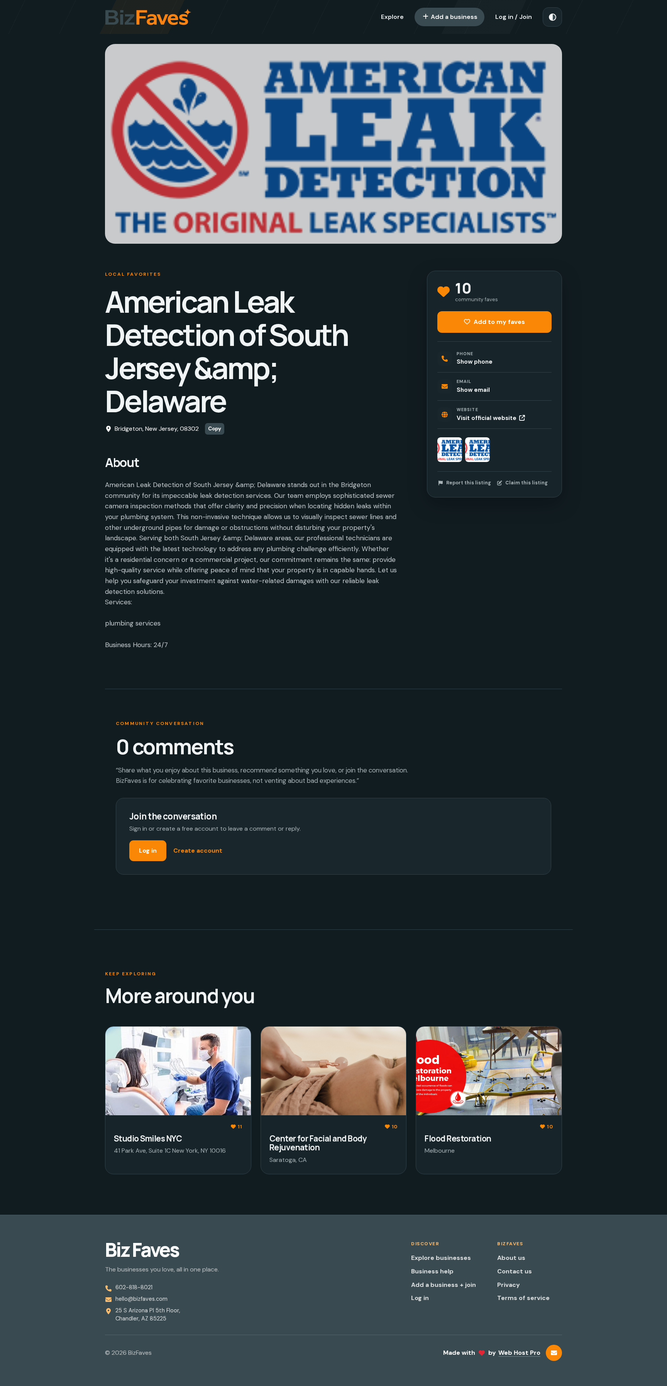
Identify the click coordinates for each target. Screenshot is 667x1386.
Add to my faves (498, 322)
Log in (148, 850)
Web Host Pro (519, 1353)
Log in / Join (513, 17)
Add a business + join (443, 1285)
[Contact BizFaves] (554, 1353)
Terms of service (523, 1298)
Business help (432, 1271)
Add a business (453, 17)
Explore (392, 17)
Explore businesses (441, 1258)
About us (511, 1258)
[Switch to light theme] (552, 17)
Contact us (514, 1271)
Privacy (508, 1285)
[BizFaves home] (148, 17)
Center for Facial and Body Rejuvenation (318, 1143)
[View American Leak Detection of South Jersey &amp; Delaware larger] (449, 449)
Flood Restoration (458, 1138)
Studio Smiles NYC (148, 1138)
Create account (197, 850)
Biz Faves (142, 1250)
